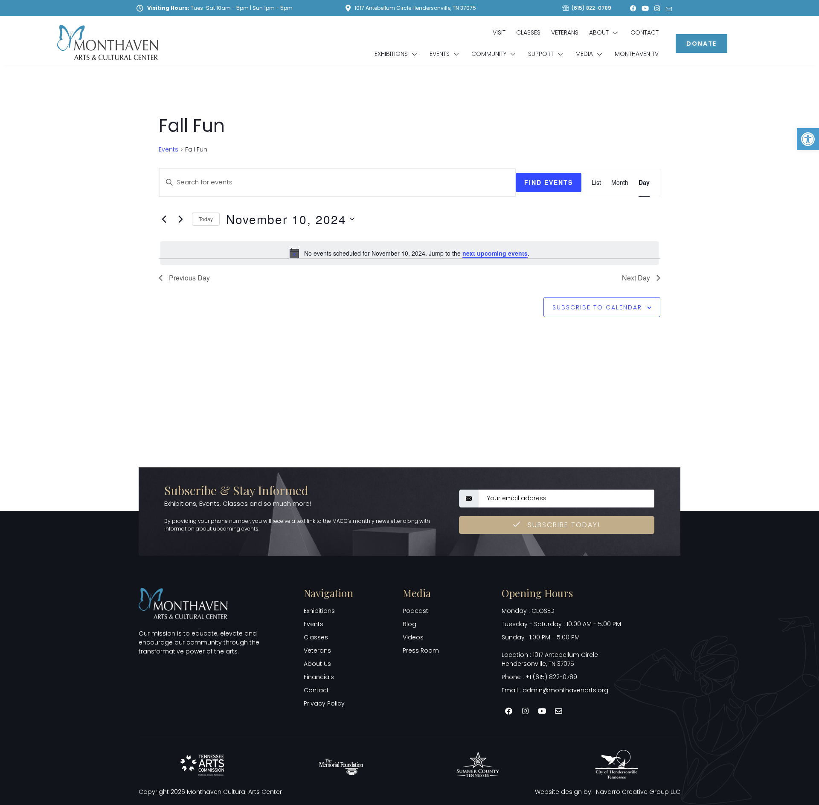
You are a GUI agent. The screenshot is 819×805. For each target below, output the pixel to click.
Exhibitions (391, 54)
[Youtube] (645, 8)
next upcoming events (495, 253)
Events (440, 54)
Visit (499, 32)
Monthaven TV (637, 54)
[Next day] (180, 219)
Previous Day (189, 278)
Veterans (564, 32)
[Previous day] (164, 219)
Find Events (548, 182)
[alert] (409, 253)
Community (488, 54)
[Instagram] (657, 8)
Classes (528, 32)
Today (206, 218)
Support (541, 54)
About (599, 32)
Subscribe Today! (562, 525)
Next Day (636, 278)
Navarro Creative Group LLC (638, 792)
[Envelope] (559, 710)
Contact (644, 32)
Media (584, 54)
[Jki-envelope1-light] (669, 8)
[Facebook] (633, 8)
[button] (808, 139)
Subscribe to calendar (597, 307)
